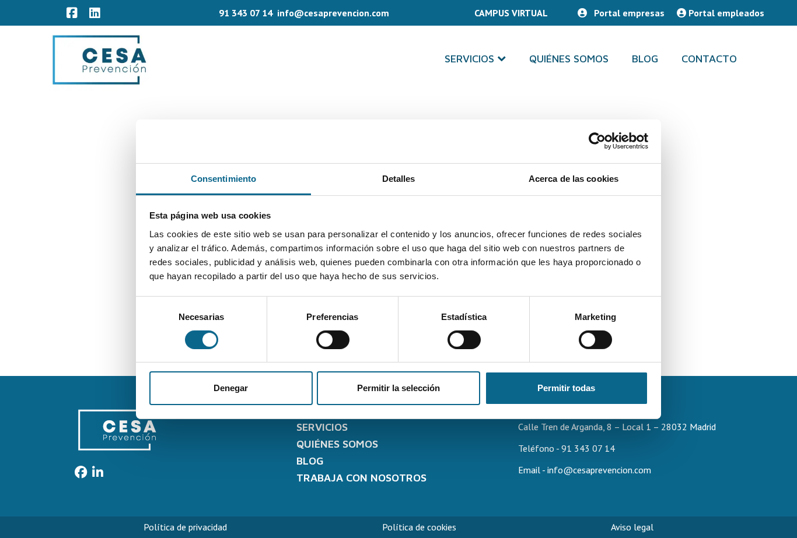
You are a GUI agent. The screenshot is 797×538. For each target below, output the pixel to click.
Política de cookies (419, 527)
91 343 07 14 (245, 13)
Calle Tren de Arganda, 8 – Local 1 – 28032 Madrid (617, 426)
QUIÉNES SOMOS (569, 58)
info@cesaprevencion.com (333, 13)
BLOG (645, 58)
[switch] (332, 339)
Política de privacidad (185, 527)
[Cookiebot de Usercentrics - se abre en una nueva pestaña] (597, 141)
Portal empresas (628, 13)
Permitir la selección (398, 388)
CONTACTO (709, 58)
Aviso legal (632, 527)
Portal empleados (725, 13)
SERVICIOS (469, 58)
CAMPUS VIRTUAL (512, 13)
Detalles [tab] (398, 178)
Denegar (231, 388)
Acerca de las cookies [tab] (573, 178)
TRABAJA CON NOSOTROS (361, 478)
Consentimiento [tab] (223, 178)
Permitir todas (566, 388)
